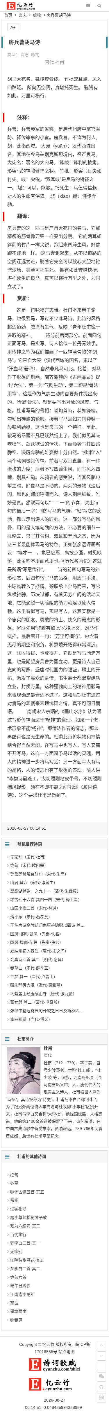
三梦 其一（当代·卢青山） (34, 976)
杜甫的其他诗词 (31, 1156)
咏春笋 (16, 1320)
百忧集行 (18, 1234)
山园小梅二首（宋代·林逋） (35, 908)
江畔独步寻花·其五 (27, 1260)
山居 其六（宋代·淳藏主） (34, 882)
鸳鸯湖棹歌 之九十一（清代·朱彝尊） (45, 891)
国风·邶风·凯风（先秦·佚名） (36, 934)
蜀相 (14, 1200)
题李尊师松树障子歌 (28, 1217)
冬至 (14, 1183)
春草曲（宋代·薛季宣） (31, 968)
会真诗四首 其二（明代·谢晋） (38, 959)
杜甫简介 (25, 1038)
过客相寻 (18, 1208)
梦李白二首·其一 (25, 1243)
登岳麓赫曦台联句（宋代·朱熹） (39, 874)
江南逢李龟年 (22, 1294)
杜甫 (59, 62)
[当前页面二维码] (101, 1397)
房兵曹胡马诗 (59, 15)
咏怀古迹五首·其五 (27, 1192)
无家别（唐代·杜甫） (29, 857)
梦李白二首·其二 (25, 1268)
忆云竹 (48, 1344)
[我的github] (101, 1387)
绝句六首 (18, 1277)
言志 (23, 15)
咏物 (37, 15)
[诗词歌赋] (54, 1370)
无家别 (16, 1251)
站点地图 (66, 1351)
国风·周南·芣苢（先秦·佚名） (36, 942)
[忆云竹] (25, 8)
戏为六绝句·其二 (25, 1226)
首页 (8, 15)
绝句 (14, 1174)
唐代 (49, 62)
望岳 (14, 1303)
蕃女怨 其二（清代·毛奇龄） (36, 1002)
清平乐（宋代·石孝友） (31, 916)
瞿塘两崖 (18, 1311)
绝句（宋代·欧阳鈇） (29, 865)
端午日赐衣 (20, 1285)
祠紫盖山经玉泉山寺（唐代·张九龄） (43, 993)
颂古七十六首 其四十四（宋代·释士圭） (46, 899)
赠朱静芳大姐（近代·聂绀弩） (37, 985)
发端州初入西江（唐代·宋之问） (39, 951)
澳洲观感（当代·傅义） (31, 1019)
